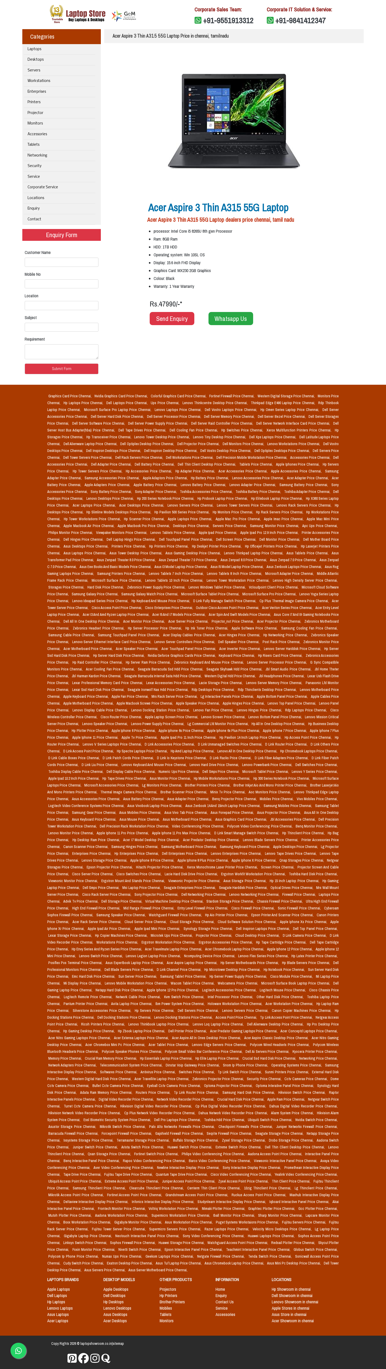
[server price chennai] (83, 1358)
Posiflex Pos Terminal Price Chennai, (75, 962)
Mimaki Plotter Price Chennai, (224, 1208)
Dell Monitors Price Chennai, (244, 443)
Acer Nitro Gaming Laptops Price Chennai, (80, 1037)
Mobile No (33, 274)
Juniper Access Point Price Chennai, (189, 1181)
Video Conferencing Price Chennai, (198, 826)
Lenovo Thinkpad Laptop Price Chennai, (254, 553)
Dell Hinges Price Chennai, (84, 539)
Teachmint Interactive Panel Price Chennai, (259, 1249)
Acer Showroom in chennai (293, 1321)
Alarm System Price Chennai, (293, 1113)
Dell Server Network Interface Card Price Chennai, (293, 423)
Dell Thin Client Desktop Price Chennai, (207, 464)
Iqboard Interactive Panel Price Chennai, (299, 1201)
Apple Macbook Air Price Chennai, (90, 525)
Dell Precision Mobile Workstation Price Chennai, (252, 457)
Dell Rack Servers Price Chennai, (139, 457)
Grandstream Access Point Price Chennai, (197, 1195)
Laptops (34, 49)
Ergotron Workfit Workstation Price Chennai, (254, 874)
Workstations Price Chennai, (117, 942)
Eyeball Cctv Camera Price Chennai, (174, 1085)
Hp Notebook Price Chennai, (285, 969)
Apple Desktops (115, 1289)
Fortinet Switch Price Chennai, (157, 1154)
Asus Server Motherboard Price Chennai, (157, 1270)
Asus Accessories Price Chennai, (96, 799)
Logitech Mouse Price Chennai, (283, 990)
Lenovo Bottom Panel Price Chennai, (275, 717)
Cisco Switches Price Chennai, (139, 874)
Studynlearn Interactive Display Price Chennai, (232, 1201)
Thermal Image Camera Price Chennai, (129, 792)
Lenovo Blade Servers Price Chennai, (271, 839)
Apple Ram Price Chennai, (286, 1099)
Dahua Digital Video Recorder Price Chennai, (303, 1106)
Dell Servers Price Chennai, (199, 1010)
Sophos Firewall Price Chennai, (133, 1242)
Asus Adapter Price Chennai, (188, 799)
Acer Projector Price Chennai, (279, 621)
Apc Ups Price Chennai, (320, 525)
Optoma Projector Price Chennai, (229, 1085)
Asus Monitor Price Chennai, (171, 778)
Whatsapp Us (231, 318)
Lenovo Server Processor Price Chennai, (277, 662)
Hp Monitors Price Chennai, (233, 512)
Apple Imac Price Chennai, (284, 519)
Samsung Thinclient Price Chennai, (100, 1188)
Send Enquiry (172, 318)
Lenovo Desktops (117, 1308)
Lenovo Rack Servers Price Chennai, (305, 505)
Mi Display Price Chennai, (83, 983)
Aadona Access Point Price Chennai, (275, 1154)
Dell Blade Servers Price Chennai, (130, 969)
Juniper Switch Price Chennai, (96, 1147)
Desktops (36, 60)
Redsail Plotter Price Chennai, (293, 1242)
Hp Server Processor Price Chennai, (156, 628)
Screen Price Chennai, (278, 867)
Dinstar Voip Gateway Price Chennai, (193, 1065)
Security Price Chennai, (264, 1078)
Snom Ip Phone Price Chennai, (246, 1065)
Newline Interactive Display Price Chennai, (189, 1167)
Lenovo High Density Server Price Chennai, (305, 580)
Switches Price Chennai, (197, 1072)
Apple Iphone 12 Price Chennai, (290, 949)
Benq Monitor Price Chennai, (317, 826)
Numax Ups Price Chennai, (122, 1256)
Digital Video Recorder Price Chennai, (127, 1099)
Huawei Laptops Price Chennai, (272, 1235)
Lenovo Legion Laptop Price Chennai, (154, 956)
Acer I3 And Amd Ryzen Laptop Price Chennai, (116, 614)
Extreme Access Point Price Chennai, (132, 1181)
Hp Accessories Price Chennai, (149, 471)
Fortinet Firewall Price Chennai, (232, 396)
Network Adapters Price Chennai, (73, 1065)
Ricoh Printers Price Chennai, (103, 1024)
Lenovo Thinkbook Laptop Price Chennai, (159, 1024)
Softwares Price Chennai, (119, 1072)
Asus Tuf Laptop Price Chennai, (179, 1263)
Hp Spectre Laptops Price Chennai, (143, 751)
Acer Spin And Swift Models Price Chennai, (240, 614)
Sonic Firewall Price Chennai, (300, 908)
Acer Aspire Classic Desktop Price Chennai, (277, 1037)
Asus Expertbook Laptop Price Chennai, (135, 962)
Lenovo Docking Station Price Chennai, (161, 710)
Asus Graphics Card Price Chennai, (241, 819)
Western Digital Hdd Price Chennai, (231, 676)
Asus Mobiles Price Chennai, (140, 812)
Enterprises (37, 92)
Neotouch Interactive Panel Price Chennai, (148, 1235)
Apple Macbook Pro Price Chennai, (144, 525)
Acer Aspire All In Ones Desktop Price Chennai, (207, 1037)
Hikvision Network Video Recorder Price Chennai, (85, 1113)
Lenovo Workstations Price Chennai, (294, 443)
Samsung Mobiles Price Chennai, (288, 805)
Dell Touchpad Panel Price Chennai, (186, 539)
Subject (31, 317)
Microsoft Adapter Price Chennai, (290, 573)
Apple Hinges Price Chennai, (244, 703)
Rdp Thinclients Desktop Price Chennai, (268, 689)
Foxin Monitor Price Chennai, (94, 1249)
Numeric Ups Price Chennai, (179, 771)
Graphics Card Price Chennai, (70, 396)
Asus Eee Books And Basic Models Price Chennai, (116, 566)
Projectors (168, 1289)
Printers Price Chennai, (129, 546)
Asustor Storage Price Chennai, (73, 1126)
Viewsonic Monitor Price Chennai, (73, 880)
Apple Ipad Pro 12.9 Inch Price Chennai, (270, 532)
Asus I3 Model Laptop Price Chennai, (181, 566)
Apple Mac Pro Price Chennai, (239, 519)
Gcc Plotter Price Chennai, (318, 1208)
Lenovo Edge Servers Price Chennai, (220, 1044)
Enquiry (34, 209)
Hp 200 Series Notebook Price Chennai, (166, 498)
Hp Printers (168, 1295)
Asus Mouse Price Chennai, (140, 819)
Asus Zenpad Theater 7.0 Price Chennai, (189, 560)
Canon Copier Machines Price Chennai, (302, 1010)
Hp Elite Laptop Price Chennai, (217, 1058)
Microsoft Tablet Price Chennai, (266, 771)
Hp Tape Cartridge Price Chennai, (281, 942)
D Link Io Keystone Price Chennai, (182, 758)
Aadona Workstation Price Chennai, (122, 1215)
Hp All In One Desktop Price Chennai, (279, 723)
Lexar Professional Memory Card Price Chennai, (108, 682)
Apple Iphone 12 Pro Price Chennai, (173, 990)
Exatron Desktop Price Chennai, (130, 1263)
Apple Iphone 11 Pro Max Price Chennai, (182, 833)
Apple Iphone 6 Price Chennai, (134, 730)
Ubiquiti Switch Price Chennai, (270, 1119)
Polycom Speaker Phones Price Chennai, (132, 1051)
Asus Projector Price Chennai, (279, 812)
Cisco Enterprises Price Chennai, (169, 607)
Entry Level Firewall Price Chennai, (203, 908)
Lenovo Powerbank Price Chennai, (267, 764)
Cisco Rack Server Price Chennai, (107, 894)
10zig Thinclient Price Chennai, (268, 1188)
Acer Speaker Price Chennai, (137, 648)
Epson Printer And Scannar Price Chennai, (283, 915)
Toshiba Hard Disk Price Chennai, (313, 874)
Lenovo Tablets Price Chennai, (173, 532)
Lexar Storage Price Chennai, (70, 935)
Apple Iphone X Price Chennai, (254, 860)
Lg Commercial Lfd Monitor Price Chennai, (218, 723)
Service (34, 177)
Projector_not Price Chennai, (233, 621)
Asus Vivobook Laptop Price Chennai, (155, 805)
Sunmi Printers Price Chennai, (287, 1072)
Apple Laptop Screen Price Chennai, (172, 717)
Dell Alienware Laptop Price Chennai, (91, 443)
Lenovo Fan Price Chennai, (214, 710)
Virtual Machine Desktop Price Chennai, (174, 901)
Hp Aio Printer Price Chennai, (227, 915)
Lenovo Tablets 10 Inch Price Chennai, (175, 580)
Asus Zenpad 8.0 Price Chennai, (244, 560)
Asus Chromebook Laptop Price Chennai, (235, 1263)
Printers (34, 102)
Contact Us (225, 1302)
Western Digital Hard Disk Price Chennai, (102, 1078)
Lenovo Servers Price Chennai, (191, 505)
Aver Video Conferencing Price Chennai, (124, 1167)
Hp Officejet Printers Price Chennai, (272, 546)
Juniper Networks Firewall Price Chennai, (307, 1126)
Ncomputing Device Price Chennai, (210, 956)
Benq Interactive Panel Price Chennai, (92, 1160)
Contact (34, 219)
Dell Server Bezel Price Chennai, (282, 416)
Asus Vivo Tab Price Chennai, (186, 812)
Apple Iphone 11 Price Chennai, (95, 737)
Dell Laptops (57, 1295)
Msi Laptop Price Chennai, (141, 887)
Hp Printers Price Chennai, (169, 546)
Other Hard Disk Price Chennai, (281, 997)
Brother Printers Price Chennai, (208, 785)
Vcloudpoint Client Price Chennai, (274, 587)
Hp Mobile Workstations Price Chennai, (222, 778)
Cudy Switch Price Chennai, (84, 1263)
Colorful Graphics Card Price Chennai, (179, 396)
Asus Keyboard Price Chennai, (94, 819)
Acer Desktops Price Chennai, (142, 505)
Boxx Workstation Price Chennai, (87, 1222)
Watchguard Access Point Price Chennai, (238, 1242)
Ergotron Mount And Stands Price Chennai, (133, 880)
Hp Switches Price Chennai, (242, 430)
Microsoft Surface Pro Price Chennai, (269, 594)
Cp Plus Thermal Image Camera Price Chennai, (294, 600)
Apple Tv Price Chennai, (140, 737)
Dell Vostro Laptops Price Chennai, (231, 409)
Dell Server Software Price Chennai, (99, 423)
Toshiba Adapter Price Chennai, (307, 491)
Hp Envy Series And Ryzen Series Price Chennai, (107, 949)
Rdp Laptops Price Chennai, (306, 710)
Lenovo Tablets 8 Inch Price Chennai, (235, 573)
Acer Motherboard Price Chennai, (89, 648)
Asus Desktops (115, 1314)
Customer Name (38, 252)
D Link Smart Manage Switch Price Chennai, (247, 833)
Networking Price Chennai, (318, 1058)
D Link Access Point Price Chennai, (89, 751)
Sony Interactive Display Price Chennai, (252, 1167)
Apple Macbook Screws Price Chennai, (145, 703)
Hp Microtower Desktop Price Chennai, (232, 969)
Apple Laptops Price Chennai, (190, 519)
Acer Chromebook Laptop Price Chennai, (235, 949)
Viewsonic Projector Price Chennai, (195, 880)
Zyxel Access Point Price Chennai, (243, 1181)
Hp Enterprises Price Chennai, (137, 853)
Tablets (33, 145)
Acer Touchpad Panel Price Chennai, (189, 648)
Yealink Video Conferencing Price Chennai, (306, 1174)
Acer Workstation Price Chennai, (290, 1003)
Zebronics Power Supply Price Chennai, (156, 587)
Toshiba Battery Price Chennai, (259, 491)
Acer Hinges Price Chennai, (240, 635)
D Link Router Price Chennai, (287, 744)
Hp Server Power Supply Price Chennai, (239, 976)
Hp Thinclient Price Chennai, (304, 833)
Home (220, 1289)
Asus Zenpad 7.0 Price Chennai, (293, 560)
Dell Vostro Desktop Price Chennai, (226, 450)
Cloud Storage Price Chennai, (193, 921)
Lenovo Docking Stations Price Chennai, (183, 1017)
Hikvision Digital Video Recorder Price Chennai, (156, 1106)
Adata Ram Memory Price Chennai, (107, 1092)
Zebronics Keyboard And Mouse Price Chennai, (209, 662)
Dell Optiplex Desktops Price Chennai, (282, 450)
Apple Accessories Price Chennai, (297, 471)
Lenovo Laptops (60, 1308)
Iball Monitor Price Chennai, (234, 1215)
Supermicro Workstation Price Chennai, (181, 1215)
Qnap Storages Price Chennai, (302, 860)
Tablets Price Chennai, (256, 464)
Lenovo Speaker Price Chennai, (105, 723)
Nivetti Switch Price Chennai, (140, 1249)
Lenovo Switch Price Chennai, (101, 956)
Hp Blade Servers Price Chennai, (306, 962)
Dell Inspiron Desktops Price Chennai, (114, 450)
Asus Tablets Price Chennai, (308, 553)
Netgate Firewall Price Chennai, (221, 1256)
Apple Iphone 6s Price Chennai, (182, 730)
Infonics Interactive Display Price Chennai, (163, 1201)
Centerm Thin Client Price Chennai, (214, 1188)
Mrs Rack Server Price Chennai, (175, 696)
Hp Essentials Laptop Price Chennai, (166, 1058)
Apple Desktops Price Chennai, (296, 846)
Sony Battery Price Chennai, (112, 491)
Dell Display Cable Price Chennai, (132, 771)
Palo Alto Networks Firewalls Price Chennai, (182, 1126)
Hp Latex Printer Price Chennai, (314, 956)
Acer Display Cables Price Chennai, (190, 635)
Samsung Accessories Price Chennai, (112, 478)
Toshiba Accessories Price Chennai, (206, 491)
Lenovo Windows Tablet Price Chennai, (218, 587)
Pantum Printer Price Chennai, (86, 1003)
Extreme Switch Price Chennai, (239, 1147)
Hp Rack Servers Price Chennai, (280, 512)
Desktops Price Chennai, (192, 525)
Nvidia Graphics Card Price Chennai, (121, 396)
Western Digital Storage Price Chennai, (287, 396)
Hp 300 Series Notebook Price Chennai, (282, 778)
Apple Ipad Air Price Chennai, (110, 928)
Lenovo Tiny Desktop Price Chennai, (220, 437)
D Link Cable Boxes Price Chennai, (74, 758)
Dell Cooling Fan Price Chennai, (194, 430)
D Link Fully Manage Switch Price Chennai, (225, 600)
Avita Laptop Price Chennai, (132, 1003)
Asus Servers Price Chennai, (105, 1270)
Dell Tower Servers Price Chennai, (88, 457)
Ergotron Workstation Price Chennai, (169, 942)
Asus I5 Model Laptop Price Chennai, (237, 566)
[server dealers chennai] (72, 1358)
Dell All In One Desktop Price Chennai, (92, 621)
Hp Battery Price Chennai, (210, 478)
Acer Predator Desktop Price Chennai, (212, 839)
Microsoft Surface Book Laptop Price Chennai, (296, 983)
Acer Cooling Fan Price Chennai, (111, 669)
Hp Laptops (56, 1302)
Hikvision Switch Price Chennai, (302, 1092)
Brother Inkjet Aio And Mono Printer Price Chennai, (270, 785)
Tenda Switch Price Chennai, (270, 1256)
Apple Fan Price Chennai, (130, 696)
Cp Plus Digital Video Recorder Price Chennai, (231, 1106)
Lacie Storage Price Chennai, (221, 682)
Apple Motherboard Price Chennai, (88, 703)
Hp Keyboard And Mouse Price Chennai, (161, 600)
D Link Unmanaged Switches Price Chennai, (230, 744)
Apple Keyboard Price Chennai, (86, 696)
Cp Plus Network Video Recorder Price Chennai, (160, 1113)
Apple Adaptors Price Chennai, (166, 478)
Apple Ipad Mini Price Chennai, (157, 928)
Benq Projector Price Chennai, (235, 799)
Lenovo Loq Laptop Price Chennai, (219, 1024)
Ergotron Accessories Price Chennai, (226, 942)
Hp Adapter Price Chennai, (196, 471)
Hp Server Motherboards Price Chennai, (250, 962)
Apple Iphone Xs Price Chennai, (304, 921)
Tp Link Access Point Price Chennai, (286, 1017)
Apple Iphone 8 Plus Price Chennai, (204, 860)
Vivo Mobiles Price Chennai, (317, 799)
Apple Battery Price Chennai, (156, 484)
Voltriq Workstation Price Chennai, (174, 1208)
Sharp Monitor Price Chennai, (281, 1215)
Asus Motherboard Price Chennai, (188, 819)
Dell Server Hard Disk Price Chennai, (118, 416)
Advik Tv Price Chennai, (81, 901)
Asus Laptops (58, 1314)
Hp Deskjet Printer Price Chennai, (217, 546)
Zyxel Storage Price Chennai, (244, 1140)
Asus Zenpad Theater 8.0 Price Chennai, (127, 560)
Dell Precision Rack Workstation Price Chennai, (135, 826)
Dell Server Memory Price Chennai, (230, 416)
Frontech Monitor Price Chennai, (122, 1208)
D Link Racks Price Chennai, (231, 758)
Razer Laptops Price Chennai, (228, 1229)
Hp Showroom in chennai (291, 1289)
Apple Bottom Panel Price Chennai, (283, 696)
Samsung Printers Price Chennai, (122, 573)
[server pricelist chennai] (95, 1358)
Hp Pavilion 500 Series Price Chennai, (182, 512)
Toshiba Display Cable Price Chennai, (76, 771)
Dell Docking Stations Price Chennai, (124, 1017)
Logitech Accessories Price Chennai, (230, 990)
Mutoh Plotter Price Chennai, (70, 1215)
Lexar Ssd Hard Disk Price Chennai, (99, 689)
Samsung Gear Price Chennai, (94, 812)
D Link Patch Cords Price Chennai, (129, 758)
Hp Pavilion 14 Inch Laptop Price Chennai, (251, 737)
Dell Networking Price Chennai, (204, 894)
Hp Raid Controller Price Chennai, (98, 662)
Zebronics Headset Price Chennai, (99, 628)
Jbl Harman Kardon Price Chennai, (97, 676)
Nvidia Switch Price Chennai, (316, 1119)
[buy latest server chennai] (106, 1358)
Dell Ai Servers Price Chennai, (268, 1051)
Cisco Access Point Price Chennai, (117, 607)
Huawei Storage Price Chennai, (182, 1242)
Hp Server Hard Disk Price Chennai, (119, 655)
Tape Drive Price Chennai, (82, 1174)
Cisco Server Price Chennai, (93, 874)
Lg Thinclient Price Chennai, (316, 1188)
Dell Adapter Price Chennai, (112, 464)
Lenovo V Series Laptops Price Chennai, (113, 744)
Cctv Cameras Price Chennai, (306, 1078)
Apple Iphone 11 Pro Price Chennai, (123, 833)
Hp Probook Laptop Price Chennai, (223, 498)
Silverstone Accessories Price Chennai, (103, 1010)
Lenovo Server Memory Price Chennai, (275, 682)
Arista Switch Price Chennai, (143, 1147)
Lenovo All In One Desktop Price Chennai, (247, 751)
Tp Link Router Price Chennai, (197, 1092)
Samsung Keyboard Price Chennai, (245, 846)
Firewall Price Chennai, (299, 894)
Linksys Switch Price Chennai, (85, 1242)
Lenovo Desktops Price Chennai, (110, 498)
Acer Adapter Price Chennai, (308, 478)
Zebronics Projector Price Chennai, (218, 1078)
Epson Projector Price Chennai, (110, 867)
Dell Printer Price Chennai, (188, 1031)
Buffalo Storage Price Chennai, (196, 1140)
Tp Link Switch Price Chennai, (240, 1072)
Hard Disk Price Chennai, (106, 587)
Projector (35, 113)
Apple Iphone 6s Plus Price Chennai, (234, 730)
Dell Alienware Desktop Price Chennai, (276, 1024)
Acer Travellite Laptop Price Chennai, (162, 1078)
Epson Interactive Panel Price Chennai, (194, 1249)
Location (31, 296)
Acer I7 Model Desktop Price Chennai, (152, 839)
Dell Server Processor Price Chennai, (174, 416)
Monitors (35, 124)
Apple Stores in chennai (290, 1308)
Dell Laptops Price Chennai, (127, 402)
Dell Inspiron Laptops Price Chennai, (263, 928)
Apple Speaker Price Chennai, (198, 703)
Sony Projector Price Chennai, (156, 894)
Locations (36, 198)
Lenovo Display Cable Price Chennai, (100, 710)
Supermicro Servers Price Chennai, (175, 1229)
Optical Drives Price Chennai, (292, 887)
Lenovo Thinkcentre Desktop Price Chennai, (215, 402)
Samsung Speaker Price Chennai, (121, 915)
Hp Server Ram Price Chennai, (149, 662)
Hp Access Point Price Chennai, (309, 737)
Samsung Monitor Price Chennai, (275, 525)
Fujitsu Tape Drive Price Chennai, (129, 1174)
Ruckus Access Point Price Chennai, (260, 1195)
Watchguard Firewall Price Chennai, (176, 915)
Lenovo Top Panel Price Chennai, (292, 703)
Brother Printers (172, 1302)
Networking (37, 156)
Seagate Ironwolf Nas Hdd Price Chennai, (159, 689)
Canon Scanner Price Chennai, (86, 846)
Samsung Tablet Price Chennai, (183, 976)
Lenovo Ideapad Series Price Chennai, (100, 600)
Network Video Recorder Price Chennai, (186, 1099)
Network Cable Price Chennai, (139, 997)
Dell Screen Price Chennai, (236, 539)
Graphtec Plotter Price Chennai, (272, 1208)
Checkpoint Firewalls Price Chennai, (246, 1126)
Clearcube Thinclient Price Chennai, (157, 1188)
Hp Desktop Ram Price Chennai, (96, 839)
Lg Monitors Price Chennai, (162, 785)
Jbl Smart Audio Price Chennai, (288, 669)
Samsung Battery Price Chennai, (304, 484)
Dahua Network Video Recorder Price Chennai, (234, 1113)
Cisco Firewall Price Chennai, (253, 908)
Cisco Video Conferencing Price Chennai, (242, 1174)
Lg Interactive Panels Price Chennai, (228, 696)
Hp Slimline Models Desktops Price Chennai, (119, 512)
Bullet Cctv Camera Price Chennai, (118, 1085)
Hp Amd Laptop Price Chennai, (193, 751)
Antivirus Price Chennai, (158, 1072)
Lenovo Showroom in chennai (295, 1302)
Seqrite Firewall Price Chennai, (230, 1133)
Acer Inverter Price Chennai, (240, 648)
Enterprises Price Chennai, (92, 853)
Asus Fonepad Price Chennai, (233, 812)
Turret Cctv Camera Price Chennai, (91, 1106)
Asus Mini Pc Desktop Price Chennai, (294, 1263)
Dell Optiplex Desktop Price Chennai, (147, 443)
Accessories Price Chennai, (310, 457)
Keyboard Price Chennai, (237, 655)
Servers (34, 70)
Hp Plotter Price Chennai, (90, 730)
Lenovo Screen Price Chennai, (224, 717)
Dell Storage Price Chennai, (122, 901)
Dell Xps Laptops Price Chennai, (273, 437)
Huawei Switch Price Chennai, (191, 1147)
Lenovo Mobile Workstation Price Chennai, (137, 983)
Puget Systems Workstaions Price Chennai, (248, 1222)
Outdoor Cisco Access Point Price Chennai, (228, 607)
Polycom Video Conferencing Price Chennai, (260, 826)
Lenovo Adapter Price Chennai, (253, 484)
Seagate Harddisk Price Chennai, (243, 887)
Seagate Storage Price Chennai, (280, 1133)
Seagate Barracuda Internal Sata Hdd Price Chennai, (163, 676)
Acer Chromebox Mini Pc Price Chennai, (116, 1044)
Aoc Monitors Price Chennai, (270, 792)
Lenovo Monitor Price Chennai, (71, 833)
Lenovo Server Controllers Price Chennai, (185, 641)
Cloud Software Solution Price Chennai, (248, 921)
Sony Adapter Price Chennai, (156, 491)
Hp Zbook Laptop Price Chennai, (142, 1031)
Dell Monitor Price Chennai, (280, 539)
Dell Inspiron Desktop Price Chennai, (171, 450)
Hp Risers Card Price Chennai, (281, 655)
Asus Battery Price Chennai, (144, 799)
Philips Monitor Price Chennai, (71, 532)
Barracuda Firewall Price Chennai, (74, 1133)
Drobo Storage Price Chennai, (292, 1140)
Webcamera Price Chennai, (238, 983)
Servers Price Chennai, (230, 525)
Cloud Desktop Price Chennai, (258, 935)
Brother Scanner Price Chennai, (184, 792)
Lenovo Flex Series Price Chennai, (263, 956)
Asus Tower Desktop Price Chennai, (136, 553)
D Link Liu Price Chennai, (100, 764)
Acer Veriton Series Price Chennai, (287, 607)
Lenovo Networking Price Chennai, (254, 894)
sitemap (118, 1343)
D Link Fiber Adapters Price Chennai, (282, 758)
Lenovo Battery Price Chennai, (204, 484)
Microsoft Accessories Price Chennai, (112, 785)
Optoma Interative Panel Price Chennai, (285, 1085)
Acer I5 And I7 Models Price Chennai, (179, 614)
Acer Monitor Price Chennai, (144, 621)
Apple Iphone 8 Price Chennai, (152, 860)
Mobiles (166, 1308)
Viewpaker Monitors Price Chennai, (122, 532)
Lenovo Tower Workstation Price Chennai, (238, 580)
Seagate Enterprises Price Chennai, (190, 887)
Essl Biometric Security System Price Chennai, (118, 1119)
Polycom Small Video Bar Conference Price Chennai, (204, 1051)
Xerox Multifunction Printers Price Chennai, (300, 430)
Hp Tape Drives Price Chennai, (124, 778)
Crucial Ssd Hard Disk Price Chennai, (269, 1058)
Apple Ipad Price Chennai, (218, 532)
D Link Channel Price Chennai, (179, 969)
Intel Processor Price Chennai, (231, 997)
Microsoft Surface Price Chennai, (117, 580)
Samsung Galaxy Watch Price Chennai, (150, 594)
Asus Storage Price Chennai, (245, 880)
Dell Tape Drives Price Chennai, (143, 430)
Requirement (35, 339)
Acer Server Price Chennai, (189, 621)
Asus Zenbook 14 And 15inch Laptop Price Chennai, (223, 805)
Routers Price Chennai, (154, 1092)
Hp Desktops (113, 1302)
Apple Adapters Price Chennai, (108, 484)
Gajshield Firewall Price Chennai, (180, 1133)
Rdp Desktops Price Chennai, (214, 689)
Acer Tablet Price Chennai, (169, 1044)
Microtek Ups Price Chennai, (172, 935)
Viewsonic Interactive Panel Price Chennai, (286, 1160)
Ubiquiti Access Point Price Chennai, (75, 1181)
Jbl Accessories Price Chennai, (293, 819)
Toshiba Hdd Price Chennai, (225, 1119)
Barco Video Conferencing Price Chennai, (220, 1160)
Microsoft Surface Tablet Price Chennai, (210, 594)
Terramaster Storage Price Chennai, (144, 1140)
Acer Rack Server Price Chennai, (97, 921)
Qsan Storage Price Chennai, (110, 1154)
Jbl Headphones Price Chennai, (282, 676)
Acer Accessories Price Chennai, (243, 471)
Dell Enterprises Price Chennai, (185, 853)
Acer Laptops (57, 1321)
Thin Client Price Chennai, (291, 1181)
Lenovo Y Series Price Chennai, (315, 771)
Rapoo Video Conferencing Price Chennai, (155, 1160)
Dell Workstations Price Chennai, (190, 457)
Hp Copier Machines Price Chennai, (122, 935)
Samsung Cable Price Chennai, (72, 635)
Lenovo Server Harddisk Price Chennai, (293, 648)
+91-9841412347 (300, 20)
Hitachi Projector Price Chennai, (160, 867)
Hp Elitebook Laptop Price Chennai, (277, 498)
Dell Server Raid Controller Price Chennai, (222, 423)
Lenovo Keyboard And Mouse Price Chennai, (154, 764)
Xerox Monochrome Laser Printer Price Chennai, (223, 867)
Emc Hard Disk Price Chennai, (94, 976)
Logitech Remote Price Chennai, (89, 997)
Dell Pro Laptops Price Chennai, (178, 1119)
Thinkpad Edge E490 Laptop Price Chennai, (283, 402)
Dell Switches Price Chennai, (316, 764)
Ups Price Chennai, (165, 402)
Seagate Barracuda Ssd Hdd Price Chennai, (171, 669)
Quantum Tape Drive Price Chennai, (182, 1174)
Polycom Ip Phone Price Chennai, (74, 1256)
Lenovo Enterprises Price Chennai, (237, 853)
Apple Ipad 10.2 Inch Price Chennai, (74, 778)
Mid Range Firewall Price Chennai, (149, 908)
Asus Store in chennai (289, 1314)
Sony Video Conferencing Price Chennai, (214, 1235)
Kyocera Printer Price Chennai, (315, 1051)
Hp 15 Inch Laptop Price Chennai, (295, 880)
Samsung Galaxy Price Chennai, (95, 594)
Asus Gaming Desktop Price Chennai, (193, 553)
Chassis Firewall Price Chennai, (280, 901)
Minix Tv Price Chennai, (228, 792)
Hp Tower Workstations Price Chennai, (93, 519)
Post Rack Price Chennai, (282, 641)
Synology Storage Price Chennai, (209, 928)
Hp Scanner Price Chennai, (145, 519)
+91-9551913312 (228, 20)
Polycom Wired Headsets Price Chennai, (280, 1044)
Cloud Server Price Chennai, (146, 921)
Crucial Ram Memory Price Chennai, (111, 1058)
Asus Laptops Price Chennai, (85, 553)
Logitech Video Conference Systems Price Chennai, (86, 805)
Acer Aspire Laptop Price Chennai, (192, 962)
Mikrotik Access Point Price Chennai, (76, 1195)
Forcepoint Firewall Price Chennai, (127, 1133)
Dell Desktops (114, 1295)
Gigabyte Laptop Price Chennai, (88, 1235)
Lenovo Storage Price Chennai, (105, 860)
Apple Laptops (58, 1289)
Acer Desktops (115, 1321)
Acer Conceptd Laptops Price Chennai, (309, 1031)
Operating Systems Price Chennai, (297, 1065)
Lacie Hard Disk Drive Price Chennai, (192, 874)
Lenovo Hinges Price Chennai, (260, 710)
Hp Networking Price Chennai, (286, 635)
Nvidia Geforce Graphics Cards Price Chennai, (182, 655)
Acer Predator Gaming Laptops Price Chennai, (244, 1031)
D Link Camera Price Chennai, (305, 935)
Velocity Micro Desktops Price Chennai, (283, 1229)
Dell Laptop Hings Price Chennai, (132, 539)
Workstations (39, 81)
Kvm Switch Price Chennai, (185, 997)
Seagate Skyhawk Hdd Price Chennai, (235, 669)
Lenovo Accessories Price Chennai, (258, 478)
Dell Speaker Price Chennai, (239, 641)
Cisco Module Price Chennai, (292, 976)
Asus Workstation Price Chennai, (189, 1222)
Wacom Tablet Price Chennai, (193, 983)
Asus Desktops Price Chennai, (86, 546)
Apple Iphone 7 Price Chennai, (285, 730)
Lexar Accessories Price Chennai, (171, 682)
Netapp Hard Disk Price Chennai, (120, 990)
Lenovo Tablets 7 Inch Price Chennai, (177, 573)
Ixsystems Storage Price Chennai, (89, 1140)
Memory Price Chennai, (65, 1058)
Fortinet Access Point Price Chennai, (135, 1195)
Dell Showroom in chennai (292, 1295)
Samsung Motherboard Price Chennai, (189, 846)
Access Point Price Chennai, (237, 1017)
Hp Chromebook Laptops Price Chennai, (309, 751)
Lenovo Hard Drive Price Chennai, (215, 764)
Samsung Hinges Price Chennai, (135, 846)
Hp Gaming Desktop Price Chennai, (89, 1031)
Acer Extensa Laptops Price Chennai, (142, 1037)
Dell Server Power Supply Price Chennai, (158, 423)
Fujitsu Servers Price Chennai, (304, 1222)
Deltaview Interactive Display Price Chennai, (96, 1201)
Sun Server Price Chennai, (138, 976)
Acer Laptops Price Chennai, (95, 505)
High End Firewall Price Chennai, (96, 908)
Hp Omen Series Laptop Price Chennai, (290, 409)
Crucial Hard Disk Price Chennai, (241, 1099)
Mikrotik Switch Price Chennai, (123, 1126)
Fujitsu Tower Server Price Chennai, (119, 1229)
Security (34, 166)
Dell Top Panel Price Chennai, (315, 928)
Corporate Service (43, 187)
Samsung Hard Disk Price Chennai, (249, 1092)
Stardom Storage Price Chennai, (230, 901)
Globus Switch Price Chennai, (316, 1249)
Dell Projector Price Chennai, (199, 443)
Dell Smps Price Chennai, (221, 771)
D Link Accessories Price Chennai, (170, 744)
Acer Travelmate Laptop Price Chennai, (174, 949)
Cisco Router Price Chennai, (122, 717)
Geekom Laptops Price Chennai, (170, 1256)
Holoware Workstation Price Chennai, (235, 1003)
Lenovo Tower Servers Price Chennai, (245, 505)
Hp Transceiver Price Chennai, (109, 437)
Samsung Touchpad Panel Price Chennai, (129, 635)
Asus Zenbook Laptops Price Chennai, (295, 566)
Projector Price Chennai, (214, 935)
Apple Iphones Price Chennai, (298, 464)
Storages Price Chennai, (66, 587)
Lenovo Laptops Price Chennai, (179, 409)
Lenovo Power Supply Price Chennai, (158, 723)
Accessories (37, 134)
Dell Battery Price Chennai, (155, 464)
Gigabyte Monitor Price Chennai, (138, 1222)
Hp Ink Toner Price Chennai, (207, 628)
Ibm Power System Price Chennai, (180, 1003)
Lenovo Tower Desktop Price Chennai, (162, 437)
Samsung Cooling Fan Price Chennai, (309, 628)
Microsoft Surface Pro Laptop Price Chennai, (118, 409)
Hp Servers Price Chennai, (155, 1010)
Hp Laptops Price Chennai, (84, 402)
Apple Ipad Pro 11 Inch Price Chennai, (189, 737)
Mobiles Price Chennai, (277, 799)
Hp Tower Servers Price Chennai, (98, 471)
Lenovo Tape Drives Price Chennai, (291, 853)
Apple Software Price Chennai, (255, 628)
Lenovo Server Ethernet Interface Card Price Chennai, (112, 641)
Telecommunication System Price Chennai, (132, 1065)
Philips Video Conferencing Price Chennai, (214, 1154)
